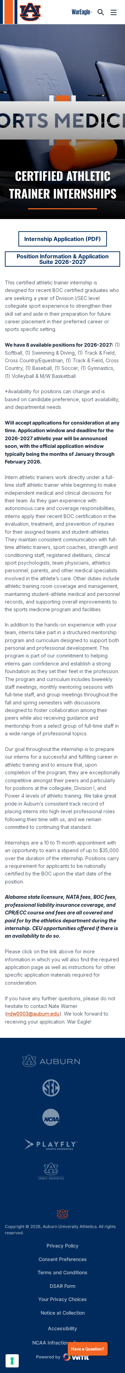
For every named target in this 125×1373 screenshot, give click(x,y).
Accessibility (62, 1328)
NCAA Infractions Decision (62, 1342)
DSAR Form (62, 1286)
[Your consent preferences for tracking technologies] (12, 1360)
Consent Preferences (63, 1259)
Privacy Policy (62, 1246)
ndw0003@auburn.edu (33, 1014)
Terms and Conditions (63, 1272)
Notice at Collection (63, 1313)
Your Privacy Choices (62, 1299)
